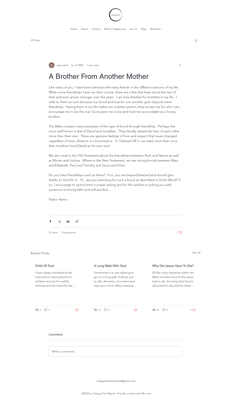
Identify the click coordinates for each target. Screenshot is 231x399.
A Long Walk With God (110, 266)
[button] (195, 40)
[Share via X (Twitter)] (59, 221)
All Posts (35, 40)
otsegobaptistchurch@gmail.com (116, 381)
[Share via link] (77, 221)
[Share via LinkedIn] (68, 221)
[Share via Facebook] (50, 221)
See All (196, 252)
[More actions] (180, 65)
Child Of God (44, 266)
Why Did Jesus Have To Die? (173, 266)
